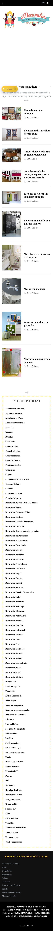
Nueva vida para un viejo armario (37, 360)
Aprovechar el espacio (14, 422)
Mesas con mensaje (34, 288)
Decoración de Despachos (16, 535)
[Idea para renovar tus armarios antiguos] (11, 197)
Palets (8, 757)
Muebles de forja (12, 747)
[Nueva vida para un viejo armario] (11, 362)
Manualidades (11, 723)
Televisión (9, 822)
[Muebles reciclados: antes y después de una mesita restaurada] (11, 176)
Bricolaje (9, 436)
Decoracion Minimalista (15, 615)
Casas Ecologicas (12, 450)
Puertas (8, 775)
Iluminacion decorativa (15, 714)
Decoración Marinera (14, 601)
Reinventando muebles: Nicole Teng (37, 132)
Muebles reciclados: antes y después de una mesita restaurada (36, 174)
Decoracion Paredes (14, 625)
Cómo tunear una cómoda (33, 111)
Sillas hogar (10, 808)
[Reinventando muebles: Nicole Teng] (11, 134)
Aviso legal (7, 913)
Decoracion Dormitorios (15, 545)
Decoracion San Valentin (16, 662)
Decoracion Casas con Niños (17, 512)
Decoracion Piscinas (14, 634)
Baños (4, 867)
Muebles (9, 738)
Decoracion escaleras (14, 559)
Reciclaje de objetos (13, 789)
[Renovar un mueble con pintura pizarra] (11, 224)
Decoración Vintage (14, 676)
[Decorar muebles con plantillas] (11, 326)
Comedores (6, 881)
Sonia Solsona (32, 117)
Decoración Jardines (14, 587)
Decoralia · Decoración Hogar (19, 907)
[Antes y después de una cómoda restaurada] (11, 155)
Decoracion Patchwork (15, 629)
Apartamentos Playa (14, 417)
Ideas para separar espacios (17, 709)
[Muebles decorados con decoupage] (11, 257)
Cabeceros (10, 441)
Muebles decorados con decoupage (37, 255)
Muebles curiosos (12, 742)
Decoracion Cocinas (14, 516)
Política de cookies (42, 913)
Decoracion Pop (12, 643)
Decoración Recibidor (14, 648)
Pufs (7, 780)
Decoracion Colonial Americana (19, 521)
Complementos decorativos (17, 479)
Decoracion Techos (13, 667)
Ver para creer (11, 837)
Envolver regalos (12, 686)
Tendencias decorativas (15, 827)
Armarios (9, 427)
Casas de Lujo (11, 446)
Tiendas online (11, 832)
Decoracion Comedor (14, 526)
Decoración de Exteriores (16, 540)
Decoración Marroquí (14, 606)
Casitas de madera (13, 465)
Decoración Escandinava (16, 563)
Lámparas (9, 719)
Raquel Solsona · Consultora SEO (33, 916)
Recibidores (7, 874)
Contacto (45, 910)
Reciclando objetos (13, 794)
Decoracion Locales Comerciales (19, 592)
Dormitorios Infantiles (11, 885)
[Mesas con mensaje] (11, 291)
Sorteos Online (11, 818)
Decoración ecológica (14, 554)
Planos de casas (12, 766)
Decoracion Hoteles (13, 578)
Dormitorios (7, 870)
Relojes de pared (12, 799)
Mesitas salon (11, 733)
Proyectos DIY (11, 771)
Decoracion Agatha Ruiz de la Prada (21, 502)
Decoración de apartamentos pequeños (22, 530)
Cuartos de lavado (13, 498)
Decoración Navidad (14, 620)
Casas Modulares (12, 460)
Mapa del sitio (12, 916)
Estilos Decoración (13, 695)
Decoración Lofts (12, 596)
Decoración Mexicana (14, 610)
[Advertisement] (26, 54)
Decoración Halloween (15, 568)
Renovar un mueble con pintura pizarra (37, 222)
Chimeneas (10, 469)
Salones (5, 878)
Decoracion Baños (13, 507)
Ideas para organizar (14, 705)
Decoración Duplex (13, 549)
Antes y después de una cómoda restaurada (37, 153)
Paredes (5, 888)
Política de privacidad (23, 913)
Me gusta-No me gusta (15, 728)
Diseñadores (10, 681)
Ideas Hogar (10, 700)
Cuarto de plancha (13, 493)
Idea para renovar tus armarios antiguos (36, 195)
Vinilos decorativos (13, 841)
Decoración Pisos (12, 639)
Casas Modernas (12, 455)
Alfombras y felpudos (14, 408)
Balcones (9, 432)
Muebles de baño (9, 896)
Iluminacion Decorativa (11, 892)
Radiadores (10, 785)
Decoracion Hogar (13, 573)
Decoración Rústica (13, 653)
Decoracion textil (12, 672)
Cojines (8, 474)
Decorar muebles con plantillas (36, 324)
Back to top (24, 926)
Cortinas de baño (12, 483)
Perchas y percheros (14, 761)
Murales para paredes (15, 752)
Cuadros (9, 488)
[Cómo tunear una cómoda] (11, 113)
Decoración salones (13, 658)
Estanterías (10, 691)
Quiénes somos (33, 910)
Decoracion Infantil (13, 582)
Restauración (11, 803)
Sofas (7, 813)
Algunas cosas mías (13, 413)
